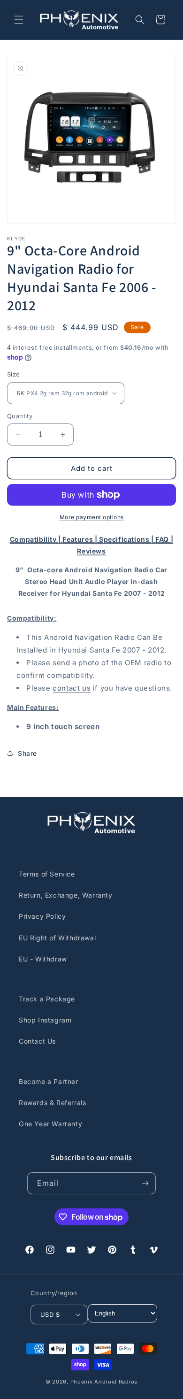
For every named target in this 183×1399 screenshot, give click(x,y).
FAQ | (164, 539)
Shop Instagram (45, 1020)
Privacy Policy (42, 916)
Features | (80, 539)
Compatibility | (36, 539)
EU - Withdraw (43, 959)
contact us (72, 688)
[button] (18, 19)
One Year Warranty (50, 1124)
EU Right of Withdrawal (57, 938)
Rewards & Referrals (52, 1103)
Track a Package (47, 999)
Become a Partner (48, 1081)
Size (13, 374)
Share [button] (27, 753)
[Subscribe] (145, 1183)
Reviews (91, 551)
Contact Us (37, 1041)
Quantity (19, 416)
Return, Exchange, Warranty (66, 895)
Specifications (125, 539)
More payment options (92, 517)
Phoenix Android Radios (103, 1381)
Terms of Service (47, 874)
